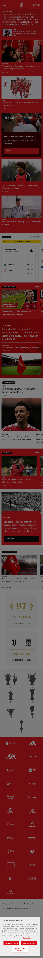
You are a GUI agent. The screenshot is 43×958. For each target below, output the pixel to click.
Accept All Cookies (11, 943)
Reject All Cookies (29, 943)
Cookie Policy (27, 938)
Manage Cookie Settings (20, 949)
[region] (20, 936)
